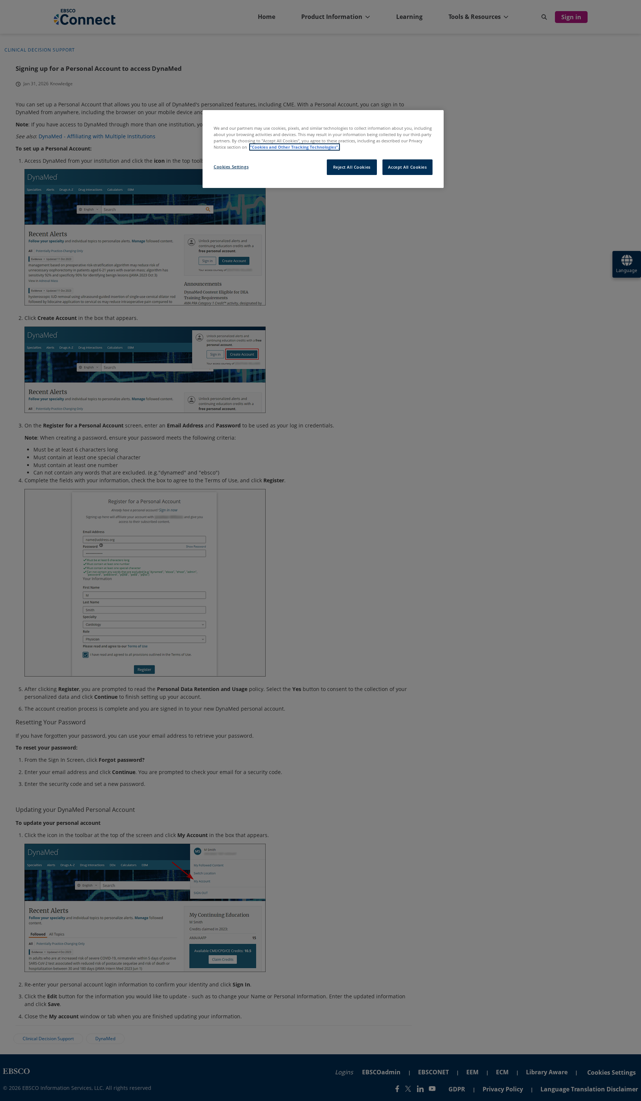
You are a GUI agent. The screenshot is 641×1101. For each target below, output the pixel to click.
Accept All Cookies (407, 167)
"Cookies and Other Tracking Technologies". (294, 147)
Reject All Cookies (352, 167)
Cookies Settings (231, 166)
